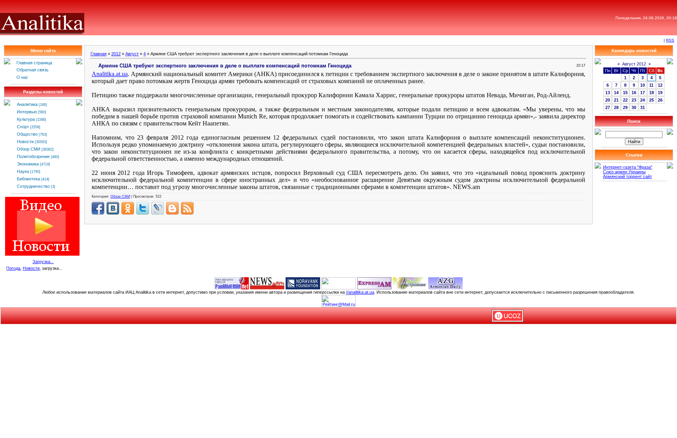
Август (132, 53)
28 (616, 107)
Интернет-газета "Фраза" (627, 167)
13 (607, 92)
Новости (25, 141)
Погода (13, 268)
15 (625, 92)
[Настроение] (410, 282)
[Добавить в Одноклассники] (127, 208)
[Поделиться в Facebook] (98, 208)
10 (642, 85)
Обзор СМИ (28, 149)
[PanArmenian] (231, 282)
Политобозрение (33, 156)
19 (660, 92)
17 (642, 92)
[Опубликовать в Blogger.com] (172, 208)
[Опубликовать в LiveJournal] (157, 208)
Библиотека (28, 178)
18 (651, 92)
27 (607, 107)
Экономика (28, 164)
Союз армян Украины (624, 171)
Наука (23, 171)
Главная (99, 53)
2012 (116, 53)
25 (651, 100)
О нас (22, 77)
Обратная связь (32, 69)
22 (625, 100)
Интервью (27, 111)
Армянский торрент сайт (627, 176)
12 (660, 85)
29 (625, 107)
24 (642, 100)
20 (607, 100)
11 (651, 85)
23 (634, 100)
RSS (670, 40)
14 (616, 92)
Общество (27, 134)
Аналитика (27, 104)
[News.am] (267, 282)
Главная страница (34, 62)
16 (634, 92)
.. (110, 74)
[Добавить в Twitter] (142, 208)
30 (634, 107)
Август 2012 (634, 64)
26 (660, 100)
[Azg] (445, 282)
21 (616, 100)
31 (642, 107)
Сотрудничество (33, 186)
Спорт (23, 126)
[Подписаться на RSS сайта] (187, 208)
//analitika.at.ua (360, 292)
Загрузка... (43, 261)
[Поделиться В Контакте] (113, 208)
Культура (26, 119)
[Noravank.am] (303, 282)
